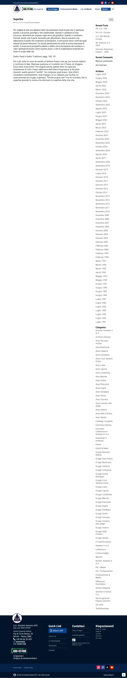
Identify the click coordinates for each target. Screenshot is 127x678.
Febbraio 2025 (102, 131)
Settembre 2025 (103, 104)
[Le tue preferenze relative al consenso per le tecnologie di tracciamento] (124, 675)
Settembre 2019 (103, 165)
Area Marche (101, 376)
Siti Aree (99, 604)
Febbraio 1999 (102, 253)
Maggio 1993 (101, 276)
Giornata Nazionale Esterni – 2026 (104, 50)
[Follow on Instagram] (102, 3)
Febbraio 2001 (102, 245)
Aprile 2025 (101, 124)
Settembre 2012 (103, 204)
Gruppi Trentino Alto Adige (103, 522)
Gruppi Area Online (104, 458)
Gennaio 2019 (102, 169)
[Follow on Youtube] (112, 3)
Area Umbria (101, 409)
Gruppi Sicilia (102, 513)
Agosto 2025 (101, 108)
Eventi (97, 9)
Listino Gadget (102, 553)
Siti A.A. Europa (103, 32)
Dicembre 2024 (102, 139)
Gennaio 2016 (102, 184)
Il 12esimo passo (103, 541)
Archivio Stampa (103, 337)
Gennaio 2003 (102, 238)
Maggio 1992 (101, 280)
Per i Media (101, 567)
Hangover (98, 631)
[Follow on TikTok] (109, 3)
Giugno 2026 (101, 78)
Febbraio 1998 (102, 257)
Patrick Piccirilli (19, 22)
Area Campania (102, 355)
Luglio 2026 (101, 74)
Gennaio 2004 (102, 234)
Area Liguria (101, 369)
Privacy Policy (17, 667)
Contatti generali (78, 635)
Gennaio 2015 (102, 188)
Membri (105, 9)
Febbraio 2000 (102, 249)
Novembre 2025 (103, 97)
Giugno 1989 (101, 291)
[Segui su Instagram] (98, 667)
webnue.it (111, 675)
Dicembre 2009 (102, 215)
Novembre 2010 (103, 211)
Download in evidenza (101, 439)
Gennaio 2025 (102, 135)
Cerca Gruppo (53, 9)
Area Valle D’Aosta (104, 413)
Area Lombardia (103, 372)
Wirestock (99, 636)
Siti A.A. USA (101, 28)
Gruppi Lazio (101, 487)
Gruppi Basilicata (103, 462)
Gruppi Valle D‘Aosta (101, 533)
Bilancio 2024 (58, 631)
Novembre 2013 (103, 196)
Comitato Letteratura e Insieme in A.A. (102, 431)
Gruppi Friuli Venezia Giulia (102, 481)
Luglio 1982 (101, 318)
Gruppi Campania (103, 470)
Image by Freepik (101, 629)
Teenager (98, 634)
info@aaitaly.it (18, 656)
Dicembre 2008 (102, 219)
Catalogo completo (104, 421)
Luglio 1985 (101, 306)
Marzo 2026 (101, 89)
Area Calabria (102, 351)
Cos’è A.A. (52, 636)
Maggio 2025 (101, 120)
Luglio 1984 (101, 310)
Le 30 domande (54, 641)
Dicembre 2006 (102, 226)
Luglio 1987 (101, 299)
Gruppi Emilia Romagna (102, 475)
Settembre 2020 (103, 162)
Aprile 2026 (101, 85)
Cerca (111, 19)
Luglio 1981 (101, 322)
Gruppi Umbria (102, 527)
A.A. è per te (38, 9)
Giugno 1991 (101, 284)
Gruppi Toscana (103, 517)
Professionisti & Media (68, 9)
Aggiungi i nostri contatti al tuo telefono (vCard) (81, 644)
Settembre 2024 (103, 150)
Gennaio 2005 (102, 230)
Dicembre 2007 (102, 223)
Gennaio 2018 (102, 177)
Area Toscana (102, 399)
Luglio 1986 (101, 303)
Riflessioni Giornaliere (100, 582)
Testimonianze (102, 608)
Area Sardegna (102, 391)
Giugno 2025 (101, 116)
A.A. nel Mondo (86, 9)
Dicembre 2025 (102, 93)
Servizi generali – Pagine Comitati (103, 599)
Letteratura (101, 549)
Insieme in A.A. (102, 545)
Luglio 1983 (101, 314)
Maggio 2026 (101, 82)
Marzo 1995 (101, 268)
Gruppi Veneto (102, 538)
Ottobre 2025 (101, 101)
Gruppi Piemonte (103, 502)
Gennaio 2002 (102, 242)
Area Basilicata (102, 347)
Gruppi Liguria (102, 490)
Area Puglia (101, 388)
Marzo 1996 (101, 265)
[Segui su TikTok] (107, 667)
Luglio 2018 (101, 173)
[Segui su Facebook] (103, 667)
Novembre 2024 (103, 143)
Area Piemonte (102, 384)
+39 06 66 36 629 (24, 639)
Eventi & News (102, 448)
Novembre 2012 (103, 200)
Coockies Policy (28, 667)
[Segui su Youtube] (112, 667)
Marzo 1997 (101, 261)
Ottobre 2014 (101, 192)
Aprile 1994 (101, 272)
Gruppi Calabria (103, 466)
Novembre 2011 (103, 207)
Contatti (51, 650)
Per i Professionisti (104, 571)
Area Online (101, 380)
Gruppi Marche (102, 498)
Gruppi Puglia (102, 506)
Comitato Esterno (103, 425)
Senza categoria (103, 588)
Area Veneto (101, 417)
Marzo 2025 (101, 127)
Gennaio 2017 (102, 181)
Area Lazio (100, 365)
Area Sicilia (101, 395)
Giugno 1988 (101, 295)
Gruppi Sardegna (103, 509)
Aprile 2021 (101, 158)
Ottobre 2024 (101, 146)
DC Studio (99, 638)
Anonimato (53, 645)
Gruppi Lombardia (104, 494)
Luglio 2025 (101, 112)
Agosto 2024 (101, 154)
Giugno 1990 (101, 287)
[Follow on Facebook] (105, 3)
